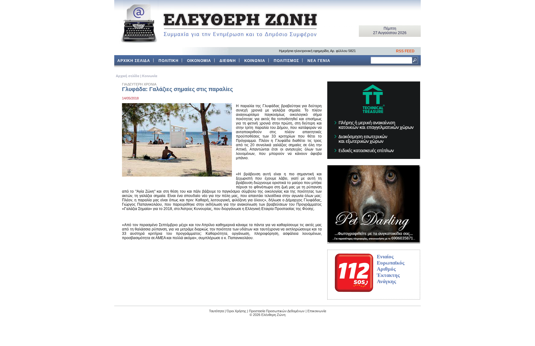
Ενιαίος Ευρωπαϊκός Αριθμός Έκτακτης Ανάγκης (390, 269)
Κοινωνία (149, 76)
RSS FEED (405, 51)
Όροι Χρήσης (236, 311)
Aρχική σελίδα (127, 76)
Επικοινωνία (316, 311)
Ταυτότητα (216, 311)
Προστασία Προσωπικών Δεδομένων (277, 311)
